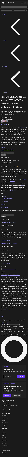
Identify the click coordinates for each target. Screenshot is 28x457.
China (4, 196)
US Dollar (5, 201)
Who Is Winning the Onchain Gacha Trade (10, 275)
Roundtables (5, 422)
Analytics (4, 425)
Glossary (4, 452)
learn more (7, 240)
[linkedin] (6, 409)
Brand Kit (4, 437)
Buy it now (12, 190)
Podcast (5, 92)
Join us (22, 185)
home (4, 14)
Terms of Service (6, 450)
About (3, 430)
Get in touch (17, 395)
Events (3, 420)
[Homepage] (8, 3)
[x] (9, 409)
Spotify (24, 179)
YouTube (12, 181)
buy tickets (3, 240)
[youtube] (3, 409)
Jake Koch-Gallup (6, 310)
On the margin (6, 200)
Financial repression (7, 198)
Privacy (4, 448)
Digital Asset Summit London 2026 (9, 243)
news (4, 40)
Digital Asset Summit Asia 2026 (8, 222)
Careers (4, 433)
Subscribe (20, 376)
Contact (4, 435)
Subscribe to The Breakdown (7, 150)
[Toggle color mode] (25, 3)
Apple (20, 179)
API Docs (4, 443)
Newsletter (3, 147)
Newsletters (5, 418)
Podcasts (4, 415)
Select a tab (3, 324)
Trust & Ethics (5, 445)
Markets (5, 66)
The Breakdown (4, 207)
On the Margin (22, 127)
